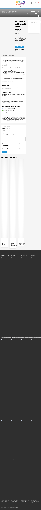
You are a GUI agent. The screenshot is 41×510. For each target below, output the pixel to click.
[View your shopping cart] (39, 2)
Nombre (3, 143)
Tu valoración (4, 136)
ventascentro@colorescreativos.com (17, 337)
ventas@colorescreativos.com (6, 337)
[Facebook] (2, 3)
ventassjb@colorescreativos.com (26, 337)
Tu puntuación (4, 134)
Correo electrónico (5, 145)
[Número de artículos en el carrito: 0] (30, 27)
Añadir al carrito (19, 46)
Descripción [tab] (4, 55)
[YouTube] (7, 3)
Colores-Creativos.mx (14, 507)
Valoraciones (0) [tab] (12, 55)
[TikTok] (5, 3)
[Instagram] (3, 3)
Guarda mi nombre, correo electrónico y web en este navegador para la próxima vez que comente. (13, 149)
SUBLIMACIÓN (23, 49)
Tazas (15, 50)
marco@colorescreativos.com (36, 337)
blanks (19, 49)
